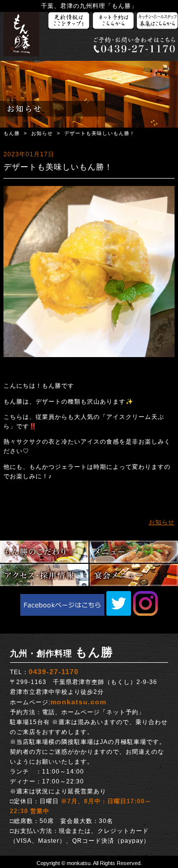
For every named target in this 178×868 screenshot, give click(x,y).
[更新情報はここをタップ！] (68, 21)
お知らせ (42, 133)
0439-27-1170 (54, 672)
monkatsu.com (78, 702)
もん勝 (11, 133)
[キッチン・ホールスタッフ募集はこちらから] (157, 21)
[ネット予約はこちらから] (113, 21)
